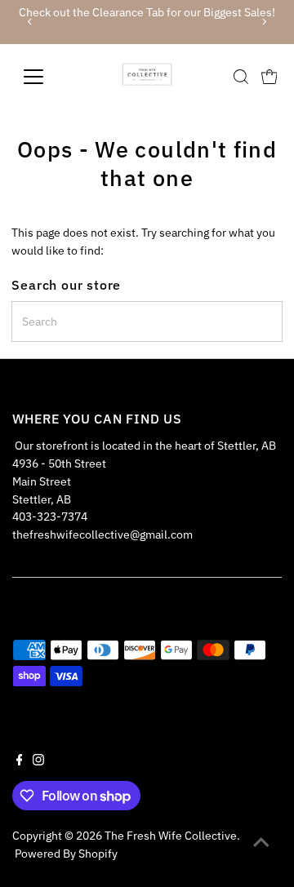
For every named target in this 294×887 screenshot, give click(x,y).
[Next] (263, 21)
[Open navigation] (43, 76)
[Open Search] (241, 76)
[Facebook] (19, 761)
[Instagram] (38, 761)
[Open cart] (269, 76)
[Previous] (30, 21)
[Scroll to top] (261, 842)
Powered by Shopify (66, 853)
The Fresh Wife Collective (171, 835)
